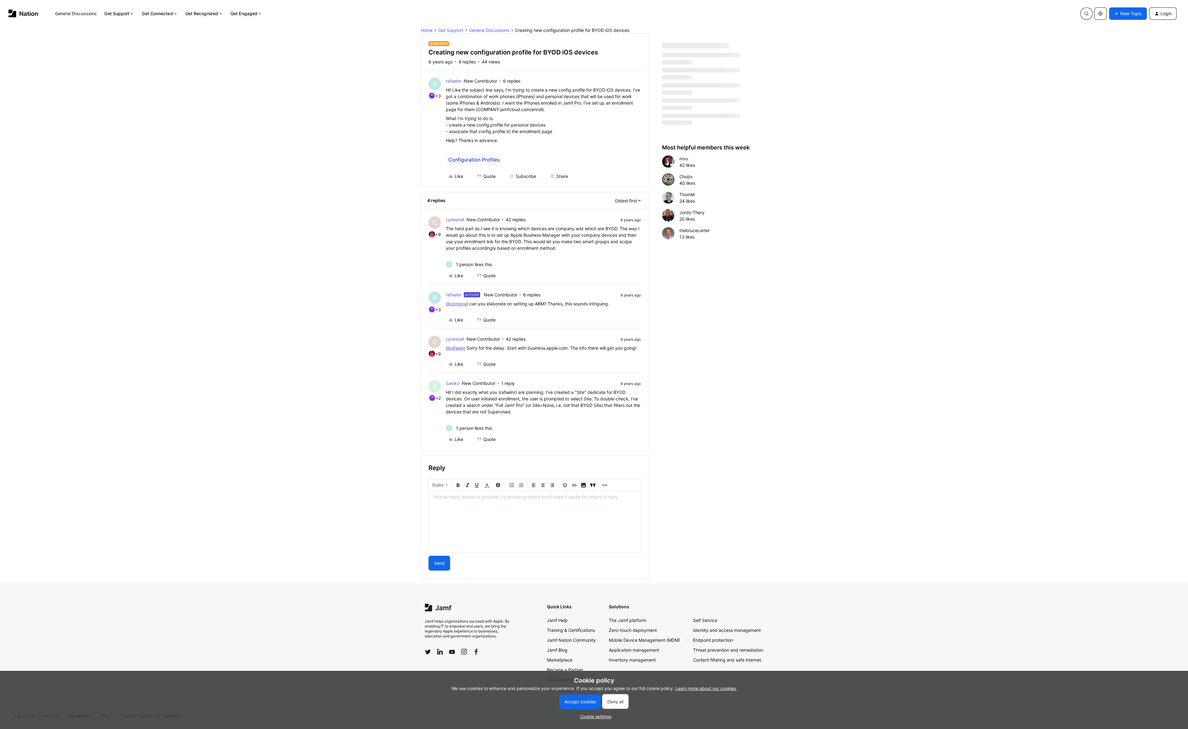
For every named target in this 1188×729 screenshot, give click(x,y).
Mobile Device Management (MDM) (644, 640)
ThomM (687, 194)
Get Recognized (201, 13)
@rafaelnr (455, 348)
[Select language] (1100, 13)
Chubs (685, 176)
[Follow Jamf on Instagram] (464, 652)
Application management (634, 650)
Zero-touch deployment (633, 630)
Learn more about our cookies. (706, 688)
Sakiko (452, 383)
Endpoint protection (713, 640)
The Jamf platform (627, 620)
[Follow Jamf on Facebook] (476, 652)
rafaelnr (453, 81)
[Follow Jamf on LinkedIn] (440, 652)
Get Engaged (243, 13)
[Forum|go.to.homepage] (23, 13)
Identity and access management (727, 630)
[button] (1128, 13)
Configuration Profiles (474, 160)
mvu (683, 158)
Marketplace (559, 659)
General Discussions (76, 13)
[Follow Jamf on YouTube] (452, 651)
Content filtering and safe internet (727, 659)
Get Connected (157, 13)
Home (427, 30)
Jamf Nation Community (571, 640)
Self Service (705, 620)
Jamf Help (557, 620)
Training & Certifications (571, 630)
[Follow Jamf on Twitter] (428, 651)
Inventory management (632, 659)
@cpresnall (457, 303)
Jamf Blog (557, 650)
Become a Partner (565, 669)
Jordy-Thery (691, 212)
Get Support (116, 13)
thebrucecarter (694, 230)
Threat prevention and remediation (728, 650)
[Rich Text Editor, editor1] (534, 522)
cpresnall (455, 219)
